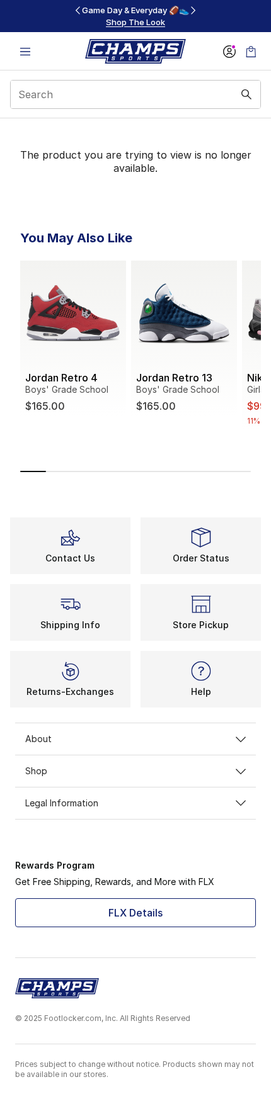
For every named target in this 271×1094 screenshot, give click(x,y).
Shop (36, 770)
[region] (135, 16)
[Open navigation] (25, 51)
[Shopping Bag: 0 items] (251, 51)
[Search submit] (246, 94)
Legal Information (61, 803)
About (38, 738)
